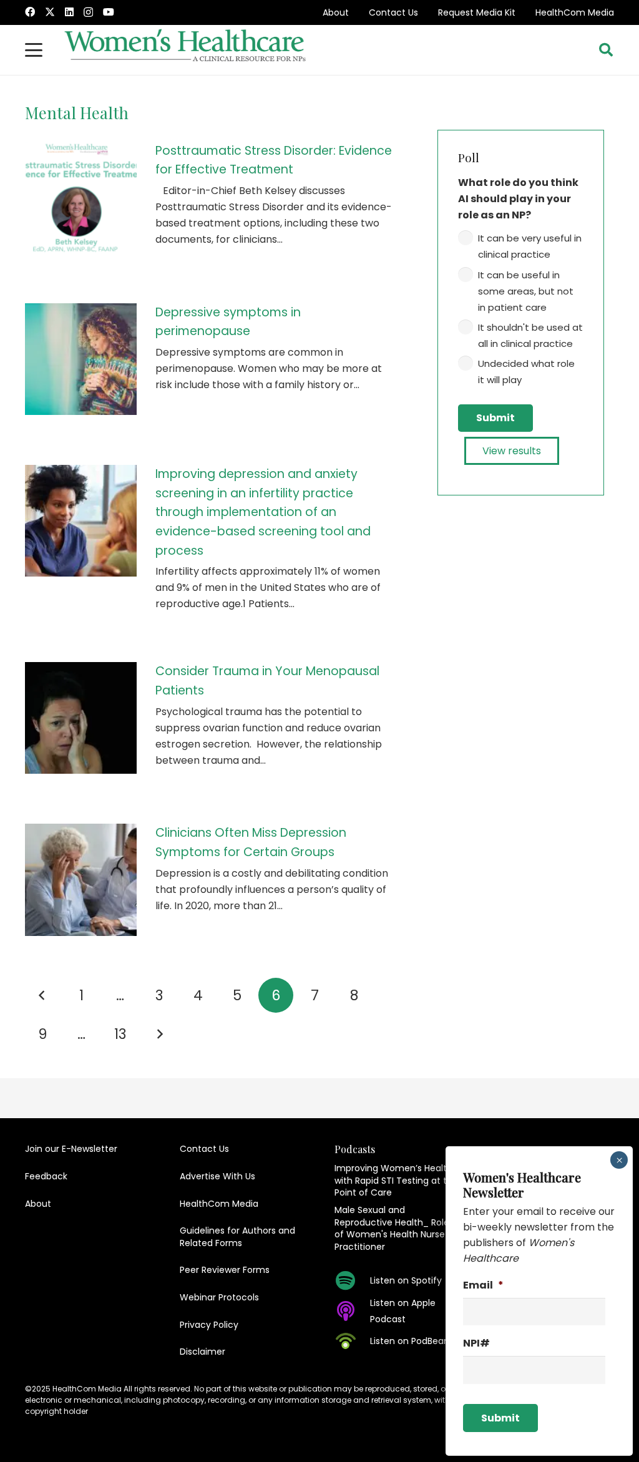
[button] (34, 50)
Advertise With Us (217, 1176)
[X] (50, 12)
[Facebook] (30, 12)
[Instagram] (88, 12)
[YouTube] (108, 12)
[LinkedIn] (69, 12)
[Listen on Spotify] (352, 1280)
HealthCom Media (574, 12)
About (336, 12)
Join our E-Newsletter (71, 1149)
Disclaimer (202, 1351)
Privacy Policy (209, 1324)
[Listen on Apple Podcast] (352, 1311)
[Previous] (42, 995)
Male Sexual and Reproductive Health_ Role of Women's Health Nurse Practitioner (391, 1228)
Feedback (46, 1176)
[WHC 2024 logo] (186, 50)
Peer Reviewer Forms (225, 1270)
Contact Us (393, 12)
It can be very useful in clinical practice (530, 246)
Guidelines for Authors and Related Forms (237, 1236)
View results (511, 451)
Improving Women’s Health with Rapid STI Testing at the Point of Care (396, 1180)
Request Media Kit (476, 12)
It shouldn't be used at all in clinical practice (530, 335)
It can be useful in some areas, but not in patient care (525, 291)
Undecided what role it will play (526, 371)
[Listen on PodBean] (352, 1341)
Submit (495, 418)
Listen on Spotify (406, 1280)
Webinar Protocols (219, 1297)
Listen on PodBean (409, 1341)
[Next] (159, 1033)
